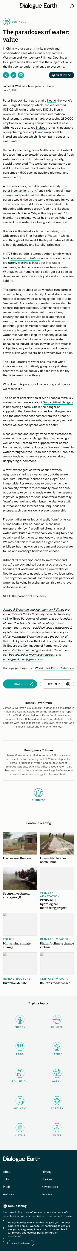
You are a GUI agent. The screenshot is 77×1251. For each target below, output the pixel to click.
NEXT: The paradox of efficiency (24, 596)
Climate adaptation (50, 895)
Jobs (6, 1179)
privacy (16, 1232)
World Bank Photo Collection (54, 668)
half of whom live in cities (55, 353)
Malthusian (47, 150)
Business (20, 1108)
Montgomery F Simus (49, 610)
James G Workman (16, 610)
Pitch (6, 1187)
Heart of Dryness (14, 641)
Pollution (20, 1081)
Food (20, 1054)
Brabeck (41, 128)
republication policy (15, 1216)
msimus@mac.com (42, 655)
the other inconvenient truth (35, 188)
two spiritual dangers (58, 402)
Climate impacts (54, 939)
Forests (57, 1108)
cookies (31, 1232)
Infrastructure (16, 978)
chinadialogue (31, 650)
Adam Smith (52, 254)
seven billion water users (20, 353)
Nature (57, 1054)
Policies (46, 1194)
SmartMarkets (15, 623)
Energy (20, 1027)
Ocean (57, 1081)
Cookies (46, 1179)
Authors (8, 1194)
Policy (9, 939)
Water (57, 1135)
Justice (20, 1135)
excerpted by (12, 650)
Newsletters (49, 1187)
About (7, 1172)
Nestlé (51, 100)
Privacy (46, 1172)
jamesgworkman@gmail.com (22, 659)
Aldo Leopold (51, 398)
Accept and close (20, 1243)
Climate (57, 1027)
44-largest (11, 105)
